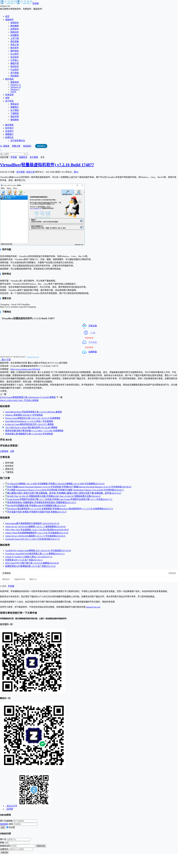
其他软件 (14, 66)
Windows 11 (15, 85)
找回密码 (27, 146)
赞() (75, 172)
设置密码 (4, 849)
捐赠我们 (14, 107)
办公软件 (14, 54)
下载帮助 (14, 113)
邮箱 (2, 842)
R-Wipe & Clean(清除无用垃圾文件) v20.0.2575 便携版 (29, 424)
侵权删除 (14, 120)
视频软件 (14, 23)
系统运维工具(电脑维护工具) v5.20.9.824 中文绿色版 (29, 434)
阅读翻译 (14, 35)
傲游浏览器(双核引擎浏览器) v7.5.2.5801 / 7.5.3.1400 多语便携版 (34, 431)
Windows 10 (15, 87)
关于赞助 (14, 110)
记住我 (12, 827)
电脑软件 (9, 20)
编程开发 (14, 63)
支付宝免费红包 (17, 140)
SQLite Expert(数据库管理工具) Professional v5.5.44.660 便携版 (28, 397)
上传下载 (14, 38)
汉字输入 (14, 60)
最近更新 (9, 125)
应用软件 (14, 29)
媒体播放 (14, 26)
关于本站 (9, 101)
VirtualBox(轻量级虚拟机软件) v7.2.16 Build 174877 (47, 164)
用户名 (3, 839)
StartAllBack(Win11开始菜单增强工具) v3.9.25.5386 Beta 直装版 (33, 412)
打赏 (9, 360)
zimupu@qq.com (33, 357)
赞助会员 (14, 104)
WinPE (13, 92)
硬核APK (33, 579)
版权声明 (14, 116)
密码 (11, 824)
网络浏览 (14, 32)
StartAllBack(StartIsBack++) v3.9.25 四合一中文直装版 (29, 421)
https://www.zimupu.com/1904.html (25, 369)
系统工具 (14, 45)
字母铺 (35, 3)
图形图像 (14, 41)
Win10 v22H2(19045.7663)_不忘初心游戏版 (19, 400)
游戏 (7, 98)
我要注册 (16, 146)
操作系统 (9, 79)
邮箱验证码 (5, 846)
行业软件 (14, 70)
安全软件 (14, 57)
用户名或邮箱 (6, 821)
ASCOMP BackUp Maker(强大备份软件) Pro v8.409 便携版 (31, 427)
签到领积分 (41, 146)
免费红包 (9, 137)
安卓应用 (9, 95)
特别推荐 (14, 76)
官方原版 (14, 73)
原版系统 (14, 82)
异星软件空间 (19, 579)
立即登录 (4, 451)
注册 (12, 451)
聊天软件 (14, 48)
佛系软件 (6, 579)
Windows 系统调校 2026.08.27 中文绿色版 (24, 415)
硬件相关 (14, 51)
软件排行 (9, 128)
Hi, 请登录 (4, 146)
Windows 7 (15, 89)
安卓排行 (9, 131)
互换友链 (172, 573)
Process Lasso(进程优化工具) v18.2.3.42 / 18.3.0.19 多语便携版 (32, 418)
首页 (7, 16)
